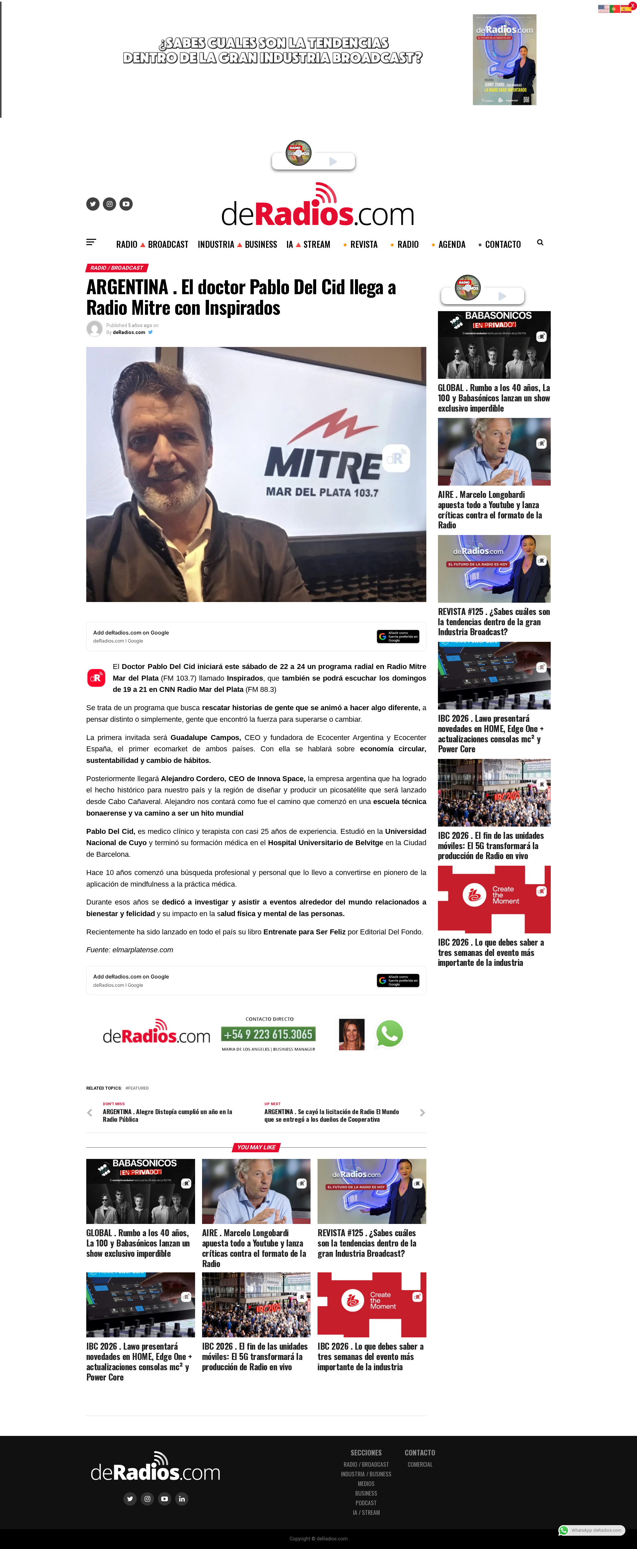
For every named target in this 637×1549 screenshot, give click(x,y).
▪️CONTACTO (498, 243)
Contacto (420, 1452)
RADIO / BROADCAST (366, 1464)
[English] (603, 8)
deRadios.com (129, 332)
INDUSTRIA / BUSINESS (366, 1473)
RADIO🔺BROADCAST (152, 243)
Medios (366, 1483)
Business (366, 1493)
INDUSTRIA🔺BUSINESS (237, 243)
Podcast (366, 1502)
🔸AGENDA (446, 243)
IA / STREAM (366, 1512)
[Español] (626, 8)
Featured (138, 1088)
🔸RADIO (403, 243)
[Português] (615, 8)
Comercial (420, 1464)
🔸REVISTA (359, 243)
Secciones (366, 1452)
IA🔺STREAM (308, 243)
